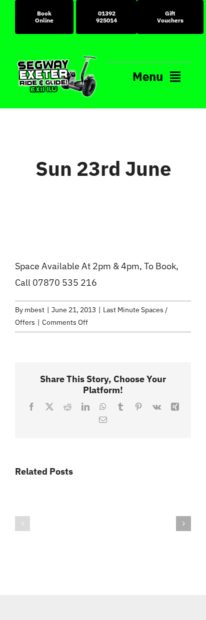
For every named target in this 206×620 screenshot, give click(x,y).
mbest (34, 309)
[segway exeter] (57, 58)
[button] (22, 523)
